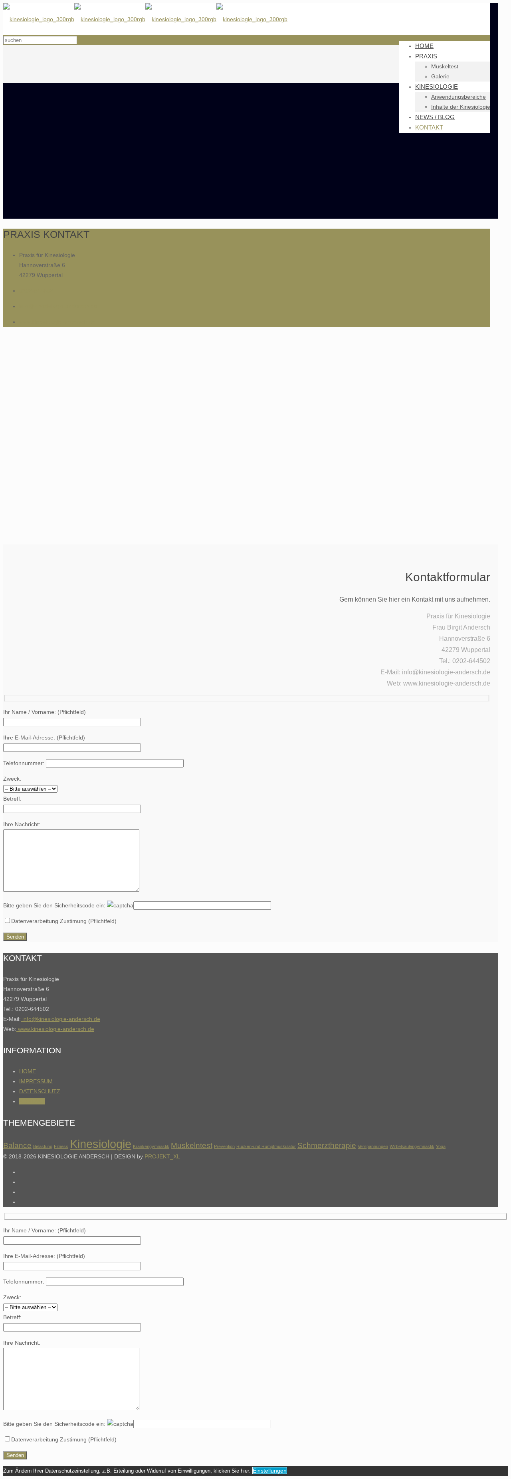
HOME (27, 1071)
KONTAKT (32, 1101)
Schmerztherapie (326, 1145)
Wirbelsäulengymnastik (412, 1146)
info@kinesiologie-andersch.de (58, 306)
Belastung (42, 1146)
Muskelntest (191, 1145)
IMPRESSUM (36, 1081)
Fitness (61, 1146)
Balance (17, 1145)
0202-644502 (36, 290)
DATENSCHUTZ (39, 1091)
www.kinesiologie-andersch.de (57, 322)
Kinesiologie (100, 1143)
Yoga (441, 1146)
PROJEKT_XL (162, 1156)
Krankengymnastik (151, 1146)
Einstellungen (270, 1470)
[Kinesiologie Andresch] (145, 19)
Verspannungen (373, 1146)
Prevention (224, 1146)
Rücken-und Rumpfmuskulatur (266, 1146)
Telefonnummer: (24, 763)
